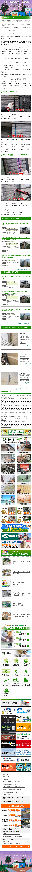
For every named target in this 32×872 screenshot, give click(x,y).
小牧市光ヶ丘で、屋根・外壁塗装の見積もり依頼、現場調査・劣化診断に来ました (24, 339)
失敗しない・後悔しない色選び (21, 562)
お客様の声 (6, 779)
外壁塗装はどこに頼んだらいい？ (11, 834)
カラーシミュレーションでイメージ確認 (21, 572)
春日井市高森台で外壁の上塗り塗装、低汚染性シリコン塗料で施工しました (16, 406)
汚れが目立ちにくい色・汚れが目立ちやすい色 (21, 594)
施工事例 (5, 774)
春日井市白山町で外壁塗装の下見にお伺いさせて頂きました (16, 410)
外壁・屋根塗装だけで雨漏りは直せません (14, 787)
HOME (2, 36)
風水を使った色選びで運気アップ (19, 583)
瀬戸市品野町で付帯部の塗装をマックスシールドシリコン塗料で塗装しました (16, 426)
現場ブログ (9, 36)
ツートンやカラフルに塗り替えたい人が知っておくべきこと (21, 616)
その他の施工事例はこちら (24, 269)
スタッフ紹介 (6, 794)
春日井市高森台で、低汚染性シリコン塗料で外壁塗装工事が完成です (16, 399)
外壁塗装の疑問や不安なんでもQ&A (12, 789)
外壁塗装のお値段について (10, 792)
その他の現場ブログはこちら (23, 389)
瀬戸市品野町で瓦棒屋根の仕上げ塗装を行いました (14, 416)
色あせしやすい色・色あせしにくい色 (18, 604)
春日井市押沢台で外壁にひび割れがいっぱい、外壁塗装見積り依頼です (16, 403)
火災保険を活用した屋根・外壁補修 (12, 836)
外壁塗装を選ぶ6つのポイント (11, 784)
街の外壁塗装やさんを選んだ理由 (11, 781)
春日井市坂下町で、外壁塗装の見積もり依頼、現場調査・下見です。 (16, 419)
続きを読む (28, 345)
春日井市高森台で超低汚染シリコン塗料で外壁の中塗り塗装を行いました (16, 413)
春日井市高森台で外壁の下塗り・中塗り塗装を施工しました (16, 422)
